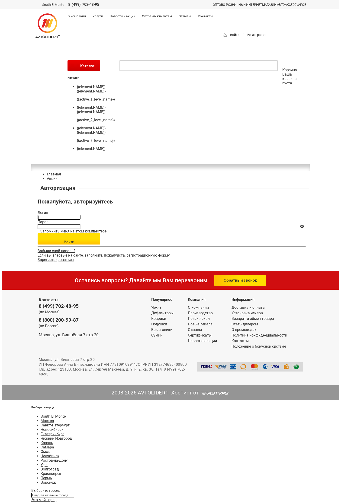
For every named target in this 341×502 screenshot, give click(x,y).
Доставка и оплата (248, 307)
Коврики (158, 318)
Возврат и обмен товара (253, 318)
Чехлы (156, 307)
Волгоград (50, 469)
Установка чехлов (247, 313)
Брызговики (161, 329)
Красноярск (51, 473)
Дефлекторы (162, 313)
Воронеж (48, 482)
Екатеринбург (52, 434)
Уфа (44, 465)
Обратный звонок (240, 280)
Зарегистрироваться (56, 259)
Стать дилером (245, 324)
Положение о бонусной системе (259, 346)
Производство (200, 313)
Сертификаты (200, 335)
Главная (54, 174)
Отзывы (185, 16)
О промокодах (244, 329)
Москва (47, 421)
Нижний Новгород (56, 438)
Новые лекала (200, 324)
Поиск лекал (199, 318)
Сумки (156, 335)
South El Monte (53, 416)
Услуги (98, 16)
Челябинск (50, 456)
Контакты (205, 16)
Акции (52, 178)
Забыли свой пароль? (56, 251)
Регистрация (256, 35)
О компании (77, 16)
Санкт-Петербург (55, 425)
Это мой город (44, 500)
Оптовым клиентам (157, 16)
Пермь (46, 478)
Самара (47, 447)
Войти (234, 35)
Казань (47, 443)
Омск (45, 451)
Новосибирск (52, 429)
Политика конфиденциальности (259, 335)
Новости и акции (122, 16)
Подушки (159, 324)
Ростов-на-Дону (54, 460)
